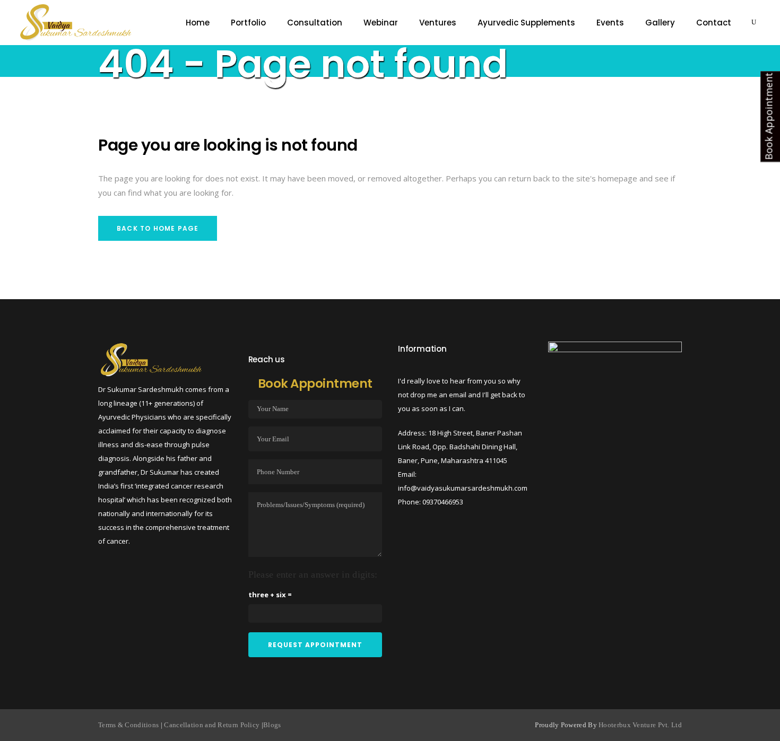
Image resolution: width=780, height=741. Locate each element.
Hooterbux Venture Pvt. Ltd (640, 725)
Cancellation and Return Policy (211, 725)
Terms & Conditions (129, 725)
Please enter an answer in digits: (313, 574)
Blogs (272, 725)
